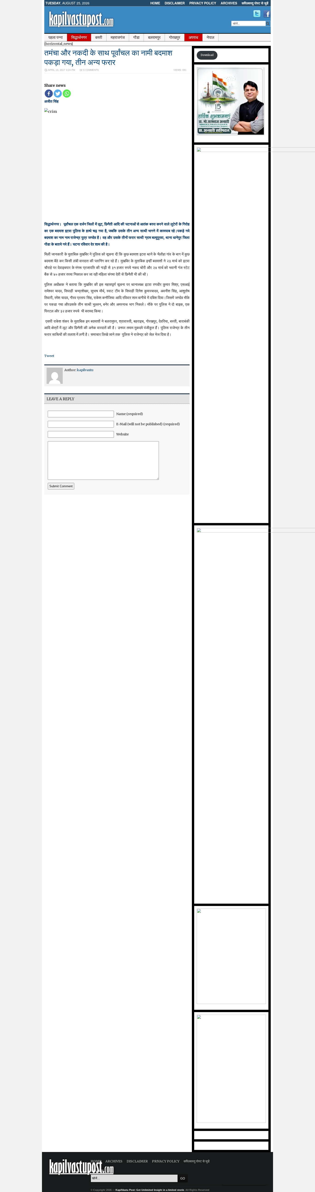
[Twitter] (58, 93)
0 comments (91, 70)
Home (155, 3)
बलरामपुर (154, 37)
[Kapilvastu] (257, 14)
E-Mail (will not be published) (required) (148, 424)
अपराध (193, 37)
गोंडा (136, 37)
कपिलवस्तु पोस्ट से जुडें (255, 3)
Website (122, 434)
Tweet (49, 356)
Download (207, 55)
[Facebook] (49, 93)
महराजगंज (118, 37)
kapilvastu (85, 370)
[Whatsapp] (67, 93)
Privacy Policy (202, 3)
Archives (229, 3)
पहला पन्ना (55, 37)
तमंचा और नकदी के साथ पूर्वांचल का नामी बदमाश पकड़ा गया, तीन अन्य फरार (108, 57)
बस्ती (98, 37)
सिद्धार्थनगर (79, 37)
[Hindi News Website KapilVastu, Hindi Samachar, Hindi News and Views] (81, 28)
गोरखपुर (174, 37)
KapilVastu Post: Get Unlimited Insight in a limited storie (150, 1190)
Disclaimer (175, 3)
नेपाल (210, 37)
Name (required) (129, 414)
